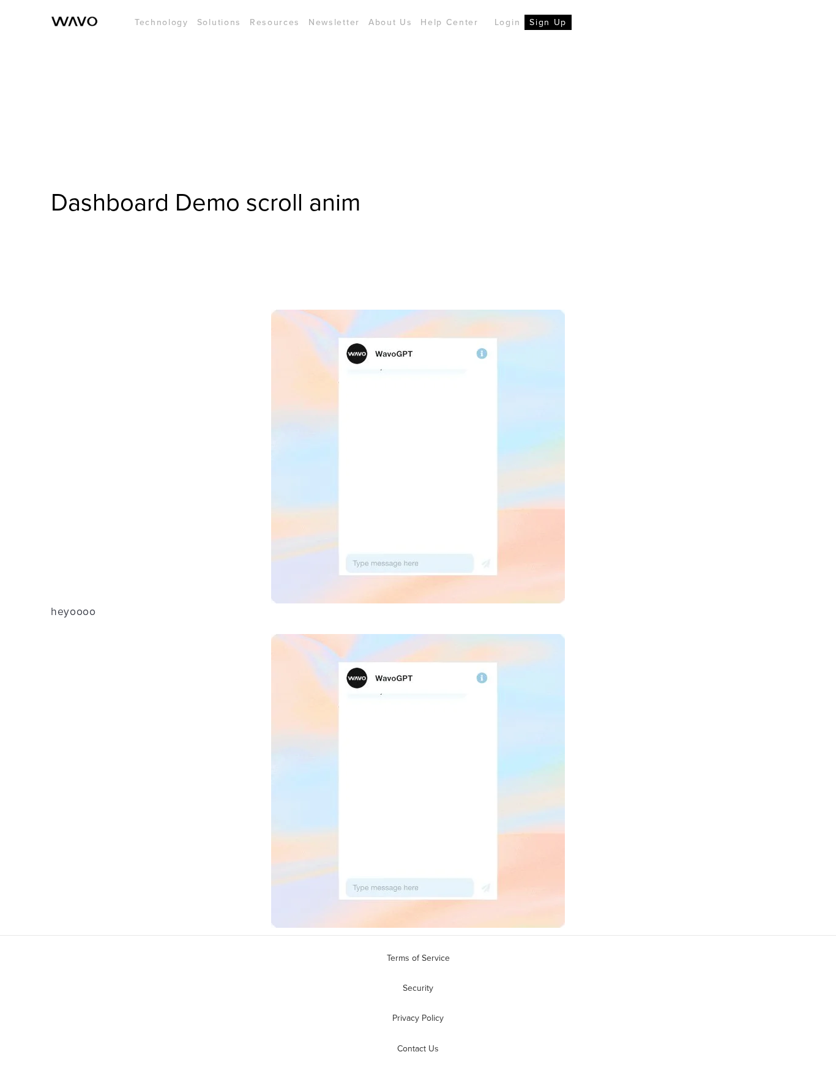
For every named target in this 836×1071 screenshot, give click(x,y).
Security (418, 988)
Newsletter (334, 22)
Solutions (219, 22)
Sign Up (548, 22)
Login (507, 22)
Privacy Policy (418, 1018)
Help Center (449, 22)
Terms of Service (418, 958)
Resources (275, 22)
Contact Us (418, 1048)
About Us (390, 22)
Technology (161, 22)
